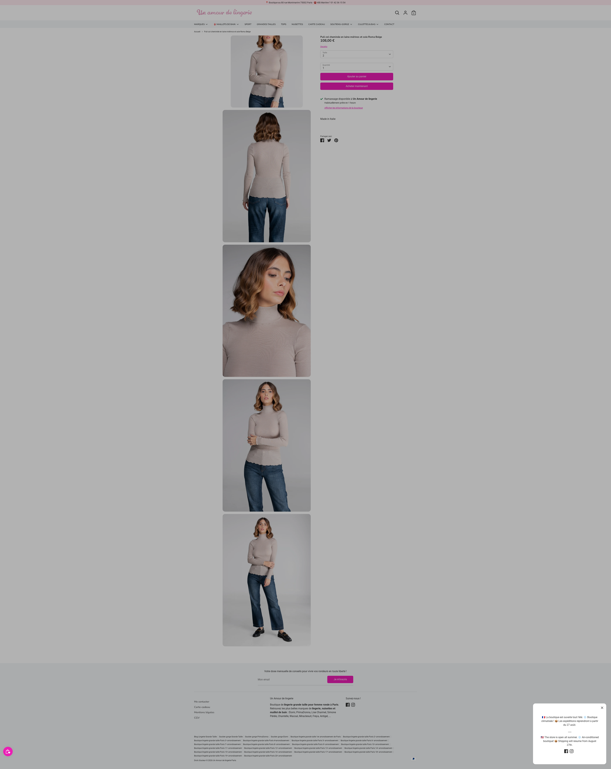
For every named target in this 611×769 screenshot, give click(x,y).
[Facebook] (566, 751)
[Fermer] (602, 707)
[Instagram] (571, 751)
